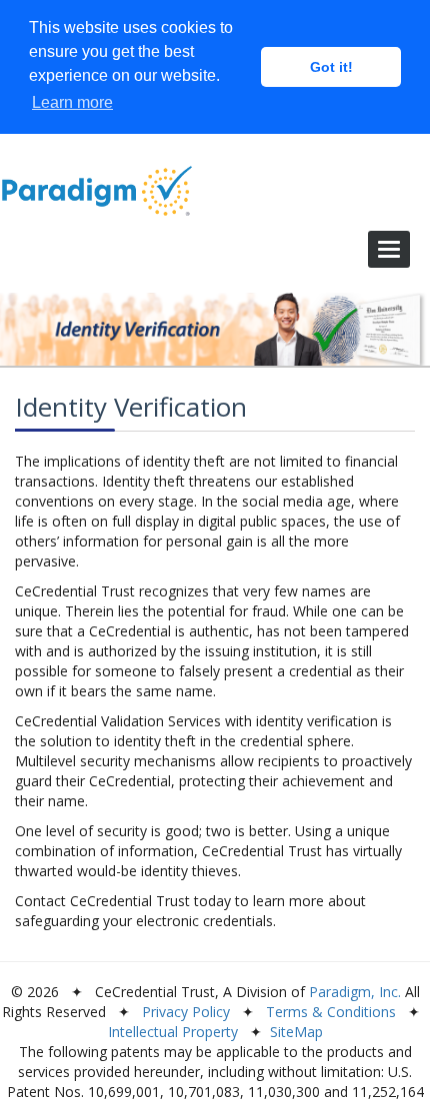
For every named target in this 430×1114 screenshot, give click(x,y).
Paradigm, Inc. (355, 991)
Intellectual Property (173, 1031)
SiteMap (296, 1031)
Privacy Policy (186, 1011)
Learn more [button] (72, 102)
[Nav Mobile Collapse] (389, 249)
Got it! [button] (331, 67)
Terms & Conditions (331, 1011)
